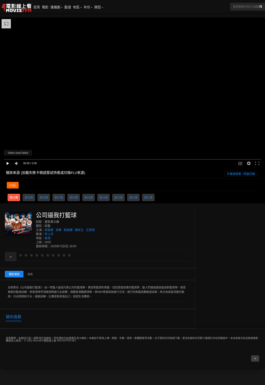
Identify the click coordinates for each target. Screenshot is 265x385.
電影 (45, 7)
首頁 (36, 7)
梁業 (58, 230)
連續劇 (55, 7)
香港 (47, 238)
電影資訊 (14, 274)
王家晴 (90, 230)
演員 (30, 274)
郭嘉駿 (49, 230)
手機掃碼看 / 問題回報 (241, 173)
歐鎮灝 (68, 230)
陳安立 (79, 230)
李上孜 (49, 234)
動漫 (67, 7)
